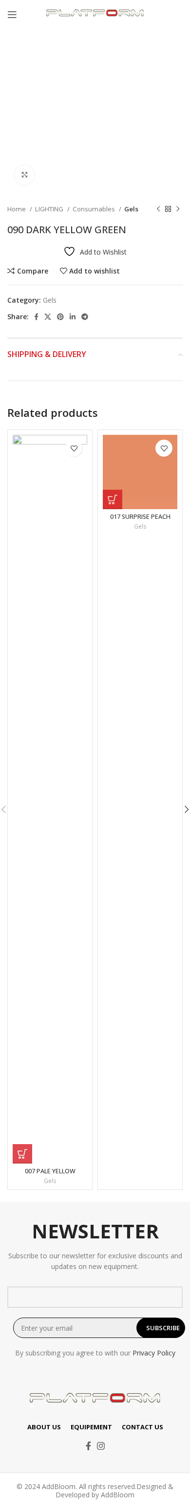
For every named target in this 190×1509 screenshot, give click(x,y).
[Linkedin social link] (72, 316)
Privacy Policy (154, 1352)
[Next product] (178, 209)
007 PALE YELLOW (50, 1171)
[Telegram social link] (84, 316)
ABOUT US (44, 1427)
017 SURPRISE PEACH (140, 517)
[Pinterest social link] (60, 316)
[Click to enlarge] (24, 175)
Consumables (94, 209)
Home (17, 209)
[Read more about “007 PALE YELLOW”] (22, 1154)
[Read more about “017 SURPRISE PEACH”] (112, 499)
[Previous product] (158, 209)
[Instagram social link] (101, 1446)
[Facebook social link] (36, 316)
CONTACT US (142, 1427)
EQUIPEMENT (91, 1427)
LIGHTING (50, 209)
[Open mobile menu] (12, 14)
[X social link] (47, 316)
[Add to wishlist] (73, 448)
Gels (131, 209)
